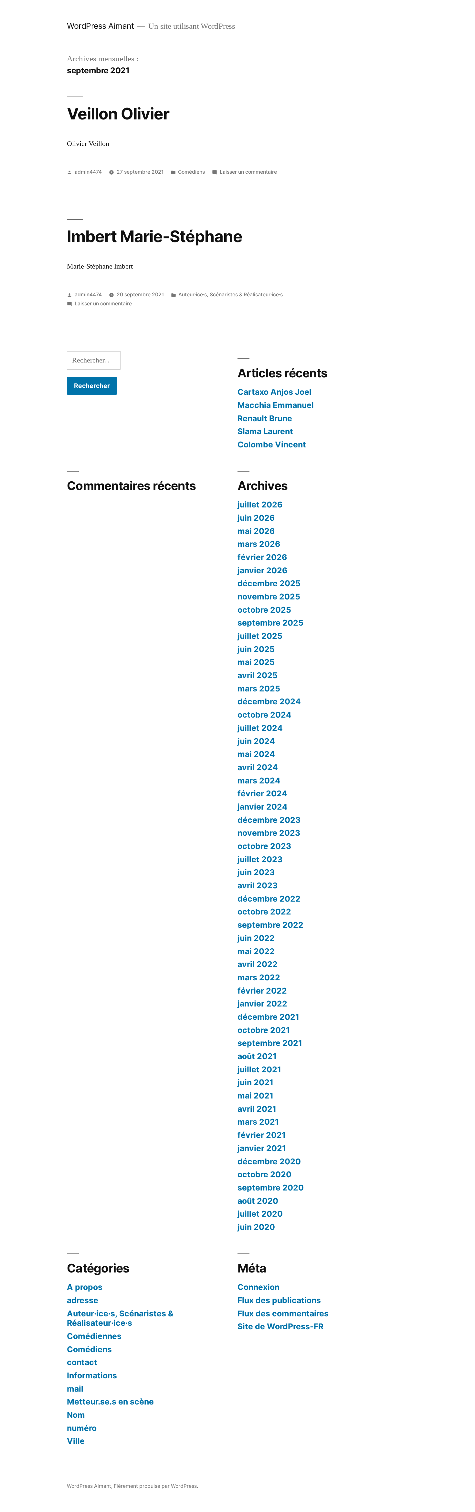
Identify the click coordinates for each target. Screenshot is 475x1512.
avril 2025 (258, 675)
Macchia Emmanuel (276, 405)
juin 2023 (256, 872)
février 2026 (262, 557)
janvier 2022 (262, 1003)
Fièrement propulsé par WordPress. (156, 1486)
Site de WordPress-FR (280, 1326)
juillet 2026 (260, 504)
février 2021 (262, 1135)
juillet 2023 (260, 859)
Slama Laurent (265, 431)
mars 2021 (258, 1122)
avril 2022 (258, 964)
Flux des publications (279, 1300)
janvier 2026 (262, 570)
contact (82, 1362)
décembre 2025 (269, 583)
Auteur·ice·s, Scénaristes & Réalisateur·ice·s (230, 294)
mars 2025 (259, 688)
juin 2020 (256, 1227)
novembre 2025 (269, 596)
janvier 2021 (262, 1148)
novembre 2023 (269, 833)
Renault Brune (265, 418)
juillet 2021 (259, 1069)
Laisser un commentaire (248, 172)
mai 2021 (255, 1095)
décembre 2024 (269, 701)
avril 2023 (258, 885)
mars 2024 (259, 780)
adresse (82, 1300)
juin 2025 (256, 649)
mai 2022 (256, 951)
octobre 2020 (264, 1174)
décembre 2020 (269, 1161)
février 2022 (262, 991)
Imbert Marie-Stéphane (154, 236)
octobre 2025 (264, 610)
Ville (76, 1441)
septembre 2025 (270, 623)
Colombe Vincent (272, 444)
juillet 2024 (260, 728)
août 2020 (258, 1201)
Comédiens (191, 172)
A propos (84, 1287)
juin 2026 (256, 518)
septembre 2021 (270, 1043)
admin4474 (88, 172)
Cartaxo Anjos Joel (274, 392)
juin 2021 (255, 1082)
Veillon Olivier (118, 113)
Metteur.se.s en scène (110, 1401)
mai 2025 (256, 662)
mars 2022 (259, 977)
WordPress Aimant (100, 26)
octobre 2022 (264, 911)
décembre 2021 (268, 1017)
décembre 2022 (269, 899)
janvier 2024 (263, 807)
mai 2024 (256, 754)
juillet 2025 (260, 636)
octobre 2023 (264, 846)
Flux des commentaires (283, 1313)
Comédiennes (94, 1336)
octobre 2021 (264, 1030)
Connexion (259, 1287)
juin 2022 (256, 938)
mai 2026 (256, 531)
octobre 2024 (264, 715)
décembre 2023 (269, 820)
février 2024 (262, 793)
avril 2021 (257, 1109)
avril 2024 (258, 767)
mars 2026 (259, 544)
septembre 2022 (270, 925)
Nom (76, 1415)
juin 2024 (256, 741)
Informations (92, 1375)
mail (75, 1389)
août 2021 (257, 1056)
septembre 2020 (271, 1187)
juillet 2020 (260, 1214)
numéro (82, 1428)
